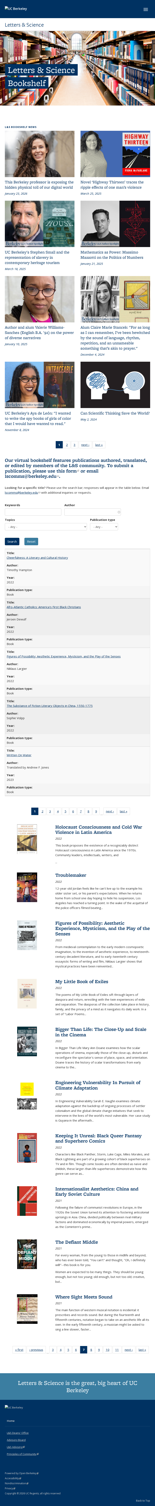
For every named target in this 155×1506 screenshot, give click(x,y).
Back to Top (143, 1500)
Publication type (102, 520)
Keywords (12, 505)
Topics (10, 520)
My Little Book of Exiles (81, 981)
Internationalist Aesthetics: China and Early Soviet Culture (96, 1191)
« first (20, 1350)
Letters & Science (24, 24)
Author (69, 505)
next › (86, 446)
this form (68, 471)
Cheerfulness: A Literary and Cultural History (37, 558)
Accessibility (13, 1478)
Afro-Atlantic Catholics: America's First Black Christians (44, 607)
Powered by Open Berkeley (22, 1473)
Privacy (10, 1488)
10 (109, 1350)
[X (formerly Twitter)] (8, 1414)
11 (118, 1350)
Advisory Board (16, 1440)
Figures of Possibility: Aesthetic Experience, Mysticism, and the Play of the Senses (64, 656)
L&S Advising (16, 1447)
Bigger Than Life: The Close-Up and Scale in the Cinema (100, 1032)
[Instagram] (24, 1414)
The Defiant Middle (76, 1242)
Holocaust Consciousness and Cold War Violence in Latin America (98, 829)
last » (100, 446)
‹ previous (37, 1350)
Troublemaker (70, 875)
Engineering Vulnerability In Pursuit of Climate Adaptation (97, 1085)
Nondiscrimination (16, 1483)
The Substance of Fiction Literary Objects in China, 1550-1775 (50, 706)
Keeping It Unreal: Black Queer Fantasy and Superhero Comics (98, 1138)
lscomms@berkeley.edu (32, 476)
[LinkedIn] (16, 1414)
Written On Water (19, 755)
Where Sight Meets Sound (83, 1297)
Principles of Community (23, 1454)
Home (11, 1421)
